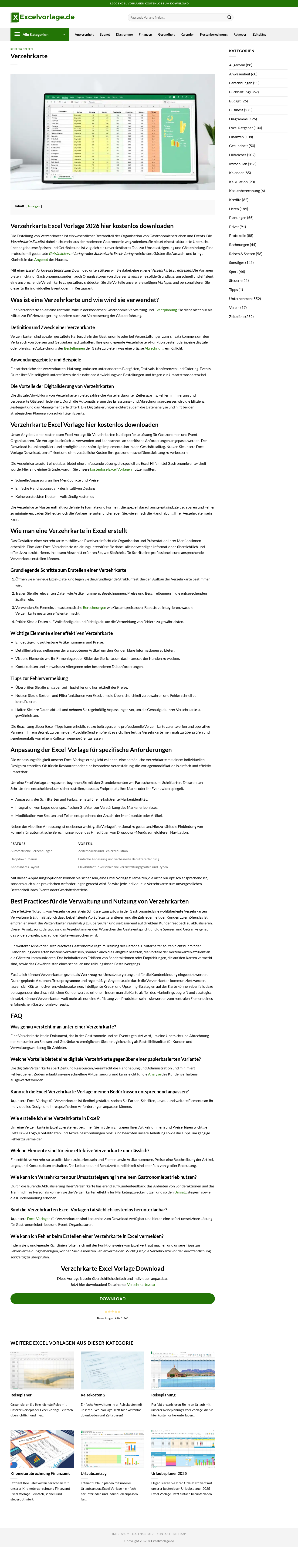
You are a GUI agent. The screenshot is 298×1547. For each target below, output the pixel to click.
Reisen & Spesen (21, 49)
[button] (39, 34)
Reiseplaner (21, 1395)
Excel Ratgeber (241, 127)
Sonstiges (236, 262)
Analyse (154, 1074)
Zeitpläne (259, 34)
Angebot (41, 259)
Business (236, 110)
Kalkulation (238, 181)
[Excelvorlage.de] (42, 17)
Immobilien (238, 164)
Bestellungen (74, 348)
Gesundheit (166, 34)
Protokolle (237, 235)
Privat (234, 226)
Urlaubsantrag (94, 1473)
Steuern (235, 280)
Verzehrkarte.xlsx (141, 1284)
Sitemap (179, 1534)
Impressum (120, 1534)
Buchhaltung (239, 92)
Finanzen (145, 34)
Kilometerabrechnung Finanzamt (40, 1473)
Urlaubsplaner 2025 (169, 1473)
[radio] (106, 1311)
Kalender (187, 34)
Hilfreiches (237, 154)
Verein (234, 307)
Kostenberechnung (213, 34)
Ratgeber (240, 34)
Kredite (235, 199)
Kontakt (163, 1534)
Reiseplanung (163, 1395)
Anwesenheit (84, 34)
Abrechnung (154, 348)
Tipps (233, 289)
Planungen (237, 217)
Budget (105, 34)
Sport (233, 271)
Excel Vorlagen (39, 1218)
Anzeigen (34, 206)
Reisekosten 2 (93, 1395)
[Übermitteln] (229, 17)
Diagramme (124, 34)
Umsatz (180, 1192)
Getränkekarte (60, 253)
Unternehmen (240, 298)
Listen (234, 208)
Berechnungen (94, 607)
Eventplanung (166, 309)
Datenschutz (143, 1534)
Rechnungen (239, 244)
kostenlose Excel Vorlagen (111, 469)
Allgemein (237, 65)
